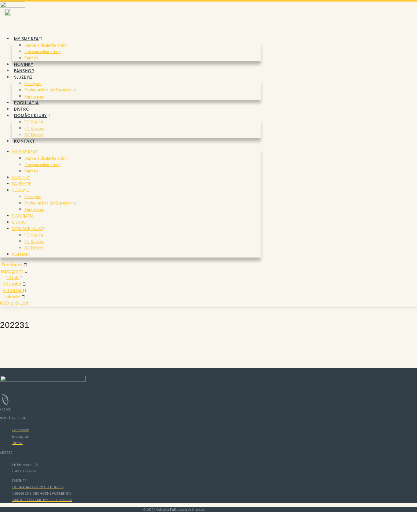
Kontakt (24, 141)
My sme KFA (26, 39)
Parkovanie (34, 96)
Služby (21, 77)
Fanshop (24, 71)
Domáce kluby (30, 115)
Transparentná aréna (42, 51)
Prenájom (33, 83)
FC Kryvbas (34, 128)
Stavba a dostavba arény (45, 45)
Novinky (23, 64)
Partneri (31, 58)
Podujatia (26, 103)
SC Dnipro (33, 135)
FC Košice (33, 122)
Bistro (22, 109)
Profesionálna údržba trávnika (50, 90)
